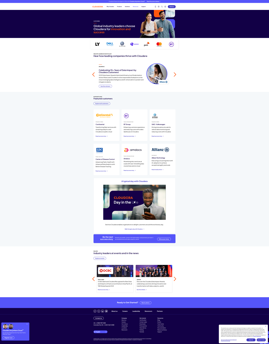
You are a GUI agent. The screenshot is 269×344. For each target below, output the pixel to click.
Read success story (101, 136)
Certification (143, 320)
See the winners (141, 289)
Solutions (127, 6)
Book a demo (146, 303)
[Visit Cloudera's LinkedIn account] (102, 311)
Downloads (143, 324)
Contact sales (143, 322)
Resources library (162, 330)
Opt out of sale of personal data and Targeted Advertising (229, 340)
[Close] (265, 326)
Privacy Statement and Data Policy (121, 338)
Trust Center (160, 324)
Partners (160, 311)
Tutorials (142, 332)
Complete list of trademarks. (137, 339)
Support (143, 6)
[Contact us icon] (155, 6)
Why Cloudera (110, 6)
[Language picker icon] (165, 7)
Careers (125, 311)
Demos (172, 6)
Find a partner (143, 326)
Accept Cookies (261, 339)
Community (160, 326)
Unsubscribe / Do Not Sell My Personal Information (136, 338)
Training (142, 330)
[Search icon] (162, 6)
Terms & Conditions (111, 338)
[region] (243, 334)
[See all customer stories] (134, 44)
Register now (8, 337)
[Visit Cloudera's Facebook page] (95, 311)
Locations (124, 328)
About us (114, 311)
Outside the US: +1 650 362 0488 (104, 325)
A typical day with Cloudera (134, 181)
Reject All (251, 339)
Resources (135, 6)
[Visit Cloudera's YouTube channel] (106, 311)
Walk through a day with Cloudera (134, 229)
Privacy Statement (257, 336)
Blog (158, 320)
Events (159, 322)
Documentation (161, 328)
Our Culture (125, 324)
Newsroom (148, 311)
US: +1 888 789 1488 (100, 323)
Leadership (136, 311)
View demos (143, 328)
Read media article (157, 169)
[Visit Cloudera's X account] (98, 311)
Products (119, 6)
